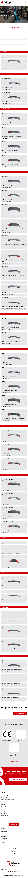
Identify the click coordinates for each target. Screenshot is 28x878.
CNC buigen (3, 804)
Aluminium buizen (5, 797)
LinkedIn (14, 845)
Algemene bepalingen (19, 875)
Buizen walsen (4, 831)
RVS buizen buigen (5, 817)
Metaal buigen (4, 808)
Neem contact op (20, 713)
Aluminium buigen (5, 795)
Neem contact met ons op (18, 779)
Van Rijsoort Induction (18, 869)
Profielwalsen (4, 836)
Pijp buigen (3, 811)
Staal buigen (4, 820)
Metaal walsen (4, 834)
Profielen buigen (4, 815)
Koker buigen (4, 806)
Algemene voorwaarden (9, 875)
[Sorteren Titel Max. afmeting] (14, 43)
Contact (14, 848)
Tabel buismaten (5, 68)
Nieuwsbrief (14, 851)
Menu (26, 2)
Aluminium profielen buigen (7, 799)
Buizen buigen (4, 801)
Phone (14, 853)
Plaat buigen (4, 813)
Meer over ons (14, 761)
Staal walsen (4, 838)
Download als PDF (14, 27)
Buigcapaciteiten (14, 824)
